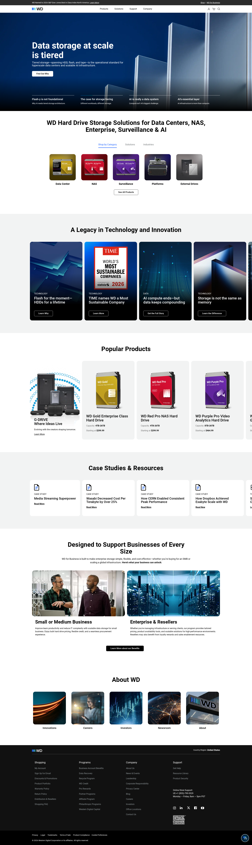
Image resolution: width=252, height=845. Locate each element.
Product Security (180, 778)
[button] (209, 10)
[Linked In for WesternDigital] (181, 808)
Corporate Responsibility (137, 783)
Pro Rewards (85, 788)
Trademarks (52, 835)
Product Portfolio (42, 783)
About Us (130, 768)
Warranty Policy (42, 788)
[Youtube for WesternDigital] (202, 808)
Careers (129, 799)
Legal (43, 835)
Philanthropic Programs (90, 804)
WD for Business (213, 3)
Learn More (94, 3)
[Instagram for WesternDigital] (174, 808)
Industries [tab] (148, 144)
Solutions (118, 9)
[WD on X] (188, 808)
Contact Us (131, 814)
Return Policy (41, 794)
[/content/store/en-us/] (37, 9)
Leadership (131, 778)
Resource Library (180, 773)
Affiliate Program (87, 799)
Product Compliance (81, 835)
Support (133, 9)
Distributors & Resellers (45, 799)
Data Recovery (85, 773)
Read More (39, 504)
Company (147, 9)
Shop (203, 3)
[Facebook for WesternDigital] (195, 808)
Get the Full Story (156, 313)
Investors (130, 804)
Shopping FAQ (41, 804)
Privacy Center (132, 788)
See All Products (126, 192)
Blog (128, 794)
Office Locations (133, 809)
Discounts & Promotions (46, 778)
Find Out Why (42, 73)
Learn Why (43, 313)
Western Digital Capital (89, 809)
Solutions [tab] (130, 144)
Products (104, 9)
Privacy (35, 835)
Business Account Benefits (91, 768)
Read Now (200, 507)
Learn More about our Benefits (125, 648)
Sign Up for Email (43, 773)
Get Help (177, 768)
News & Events (133, 773)
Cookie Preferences (99, 835)
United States (213, 750)
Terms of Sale (65, 835)
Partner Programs (87, 794)
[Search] (219, 9)
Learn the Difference (212, 313)
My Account (40, 768)
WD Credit (83, 783)
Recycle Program (87, 778)
